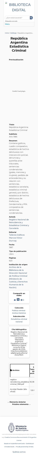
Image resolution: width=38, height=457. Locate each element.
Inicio (7, 33)
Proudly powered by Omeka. (25, 446)
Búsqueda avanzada (11, 21)
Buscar (31, 17)
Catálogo (13, 33)
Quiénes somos (19, 452)
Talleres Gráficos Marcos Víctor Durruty (17, 238)
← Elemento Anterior (16, 402)
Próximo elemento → (21, 404)
